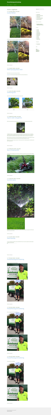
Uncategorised (10, 113)
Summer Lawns (11, 180)
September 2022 (38, 33)
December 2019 (38, 34)
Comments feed (37, 50)
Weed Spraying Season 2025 (14, 69)
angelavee (14, 11)
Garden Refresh (11, 13)
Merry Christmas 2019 (13, 150)
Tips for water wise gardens (14, 118)
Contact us (8, 74)
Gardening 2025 (11, 92)
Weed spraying (11, 238)
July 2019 (38, 36)
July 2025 (38, 29)
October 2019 (38, 35)
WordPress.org (37, 51)
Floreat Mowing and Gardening (14, 2)
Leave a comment (17, 11)
